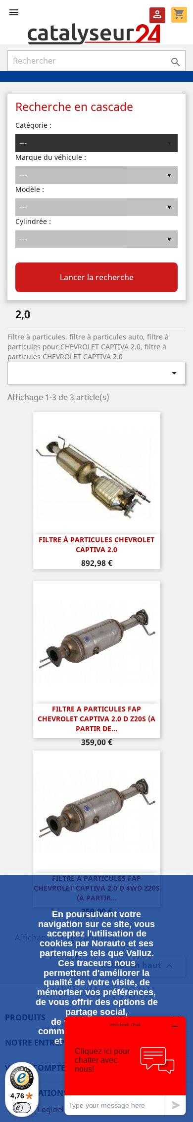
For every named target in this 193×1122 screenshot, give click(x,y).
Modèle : (29, 189)
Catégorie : (33, 125)
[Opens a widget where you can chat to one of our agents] (125, 1065)
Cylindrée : (33, 221)
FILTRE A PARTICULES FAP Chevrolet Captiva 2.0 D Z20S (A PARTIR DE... (96, 718)
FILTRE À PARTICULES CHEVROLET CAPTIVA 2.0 (96, 544)
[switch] (22, 1107)
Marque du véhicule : (50, 157)
